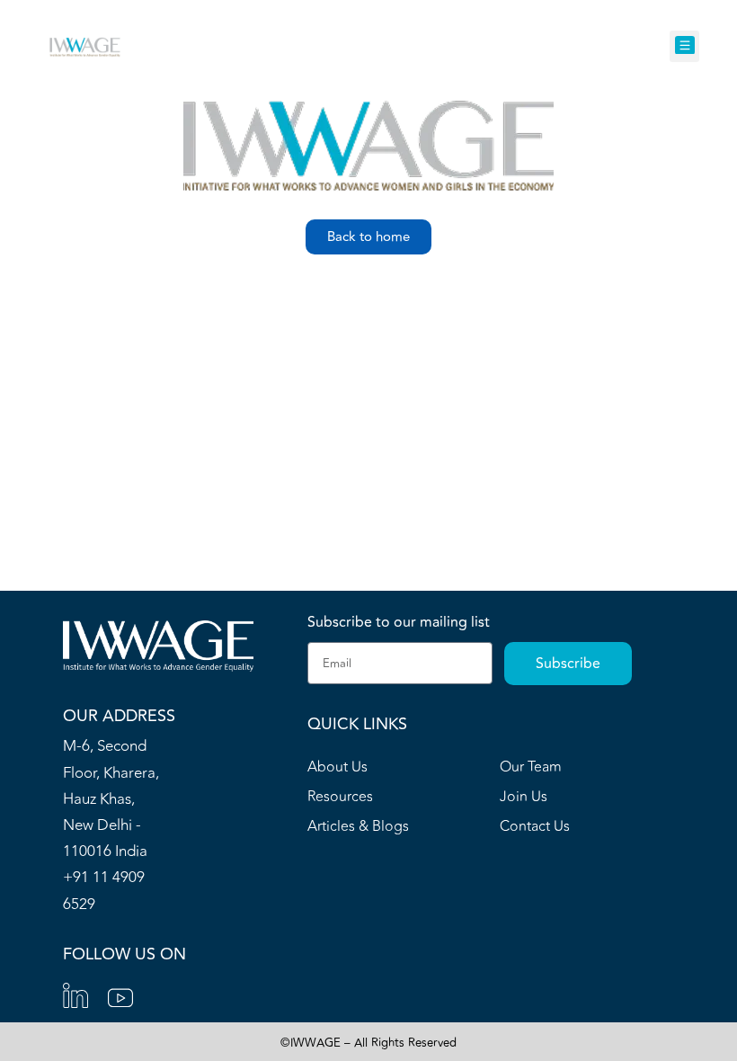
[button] (684, 46)
